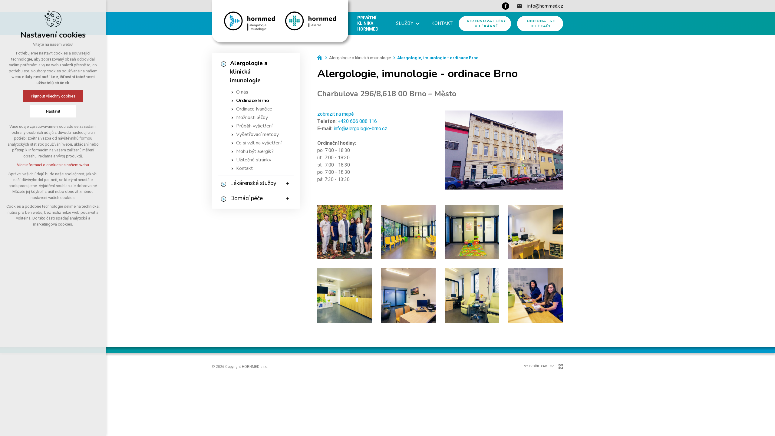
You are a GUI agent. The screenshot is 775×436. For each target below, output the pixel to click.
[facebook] (505, 6)
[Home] (321, 56)
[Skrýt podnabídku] (288, 72)
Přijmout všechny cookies (53, 96)
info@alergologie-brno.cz (360, 128)
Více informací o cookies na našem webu (53, 165)
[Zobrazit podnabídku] (417, 23)
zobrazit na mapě (335, 114)
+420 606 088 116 (357, 121)
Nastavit (53, 111)
